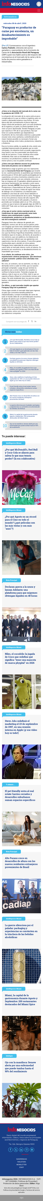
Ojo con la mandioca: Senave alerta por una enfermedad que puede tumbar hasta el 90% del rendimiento (24, 425)
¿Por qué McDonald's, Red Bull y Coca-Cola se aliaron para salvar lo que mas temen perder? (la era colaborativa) (24, 341)
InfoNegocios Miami (13, 443)
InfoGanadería (10, 16)
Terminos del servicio (33, 1190)
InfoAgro (9, 1056)
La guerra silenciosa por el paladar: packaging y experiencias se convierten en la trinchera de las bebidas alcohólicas (25, 406)
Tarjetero (21, 1162)
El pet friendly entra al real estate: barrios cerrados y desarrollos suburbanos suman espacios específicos (23, 388)
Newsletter (21, 1164)
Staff (21, 1167)
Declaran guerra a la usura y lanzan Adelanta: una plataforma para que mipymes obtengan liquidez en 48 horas (24, 360)
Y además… (10, 784)
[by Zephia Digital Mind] (21, 1198)
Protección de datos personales (16, 1183)
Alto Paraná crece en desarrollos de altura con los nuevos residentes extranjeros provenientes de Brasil (24, 397)
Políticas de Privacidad (27, 1181)
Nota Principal (11, 580)
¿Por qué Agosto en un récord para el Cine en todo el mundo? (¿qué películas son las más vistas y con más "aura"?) (24, 350)
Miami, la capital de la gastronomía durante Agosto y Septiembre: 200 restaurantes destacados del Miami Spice (23, 416)
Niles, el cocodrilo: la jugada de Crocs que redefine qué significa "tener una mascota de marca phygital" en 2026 (24, 369)
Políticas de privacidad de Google (14, 1190)
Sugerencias (21, 1159)
